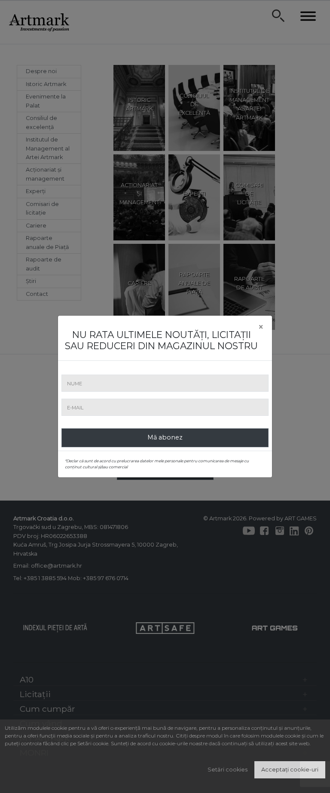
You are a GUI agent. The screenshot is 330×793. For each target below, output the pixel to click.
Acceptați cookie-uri (289, 769)
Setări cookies (228, 769)
